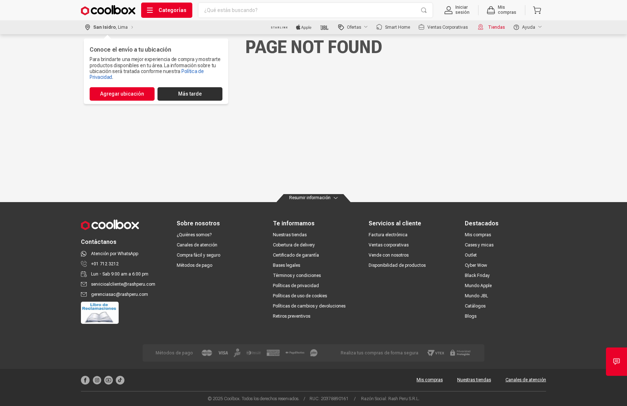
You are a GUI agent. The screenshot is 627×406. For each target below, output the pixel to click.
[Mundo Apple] (304, 27)
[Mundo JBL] (325, 27)
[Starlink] (279, 27)
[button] (457, 10)
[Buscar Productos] (424, 10)
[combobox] (315, 10)
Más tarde (190, 94)
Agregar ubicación (122, 94)
